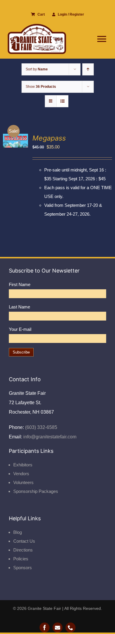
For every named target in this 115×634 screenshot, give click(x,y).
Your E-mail (20, 329)
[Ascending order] (88, 69)
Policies (20, 558)
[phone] (70, 628)
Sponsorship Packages (35, 491)
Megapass (49, 138)
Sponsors (22, 567)
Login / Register (71, 14)
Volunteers (23, 482)
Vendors (21, 473)
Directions (23, 549)
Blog (17, 532)
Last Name (19, 306)
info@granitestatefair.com (49, 436)
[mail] (57, 628)
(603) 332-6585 (40, 427)
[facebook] (45, 628)
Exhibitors (22, 464)
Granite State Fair (44, 608)
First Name (19, 284)
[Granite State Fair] (36, 25)
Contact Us (24, 541)
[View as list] (62, 101)
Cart (41, 14)
